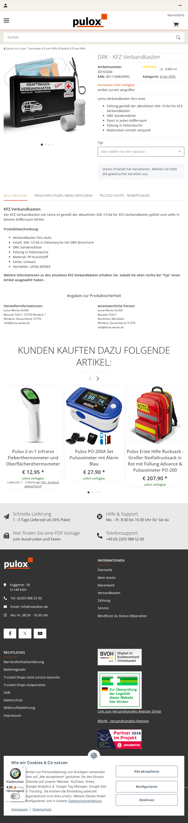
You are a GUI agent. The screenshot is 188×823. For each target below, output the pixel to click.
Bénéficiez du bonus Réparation (122, 616)
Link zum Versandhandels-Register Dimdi (129, 711)
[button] (180, 5)
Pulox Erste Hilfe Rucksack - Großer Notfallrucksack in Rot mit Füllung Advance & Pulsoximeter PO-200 (155, 460)
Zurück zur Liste (15, 48)
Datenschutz (42, 809)
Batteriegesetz (15, 669)
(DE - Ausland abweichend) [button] (41, 484)
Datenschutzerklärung (85, 801)
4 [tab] (52, 145)
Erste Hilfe (168, 76)
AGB (7, 692)
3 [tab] (49, 145)
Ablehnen (146, 800)
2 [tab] (45, 145)
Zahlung (104, 600)
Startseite (105, 570)
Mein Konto (106, 577)
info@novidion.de (34, 606)
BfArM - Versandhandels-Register (123, 721)
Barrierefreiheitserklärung (24, 662)
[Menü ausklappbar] (6, 20)
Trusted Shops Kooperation (25, 685)
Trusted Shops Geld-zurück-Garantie (32, 677)
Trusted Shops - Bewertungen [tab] (125, 195)
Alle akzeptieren (146, 771)
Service (103, 608)
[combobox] (141, 151)
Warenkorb (106, 585)
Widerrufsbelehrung (19, 707)
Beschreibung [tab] (15, 195)
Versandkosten (109, 593)
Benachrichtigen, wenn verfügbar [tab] (63, 195)
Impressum (19, 809)
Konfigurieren (147, 786)
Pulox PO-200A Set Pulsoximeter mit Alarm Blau (94, 457)
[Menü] (23, 768)
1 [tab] (42, 145)
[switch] (15, 796)
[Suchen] (180, 37)
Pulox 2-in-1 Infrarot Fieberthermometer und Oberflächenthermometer (33, 457)
